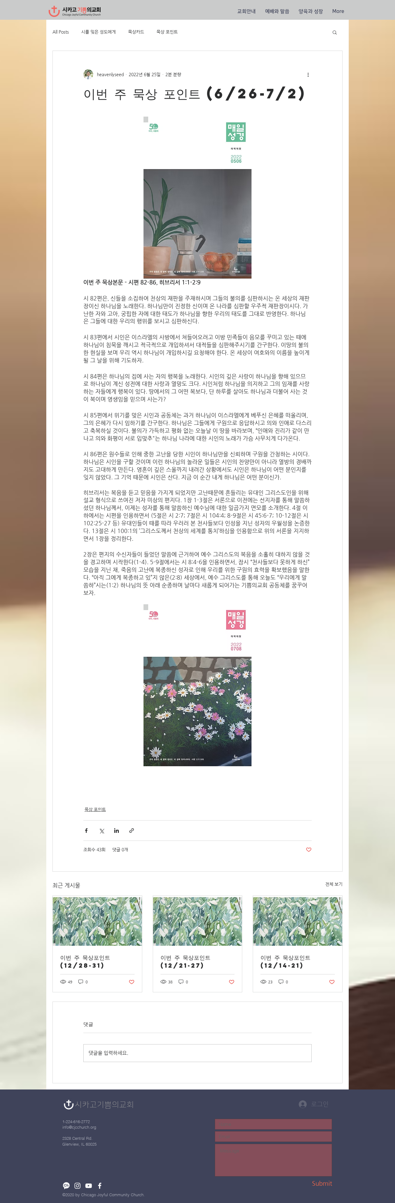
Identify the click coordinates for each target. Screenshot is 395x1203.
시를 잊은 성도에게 (98, 31)
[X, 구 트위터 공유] (101, 830)
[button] (246, 11)
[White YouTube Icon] (89, 1186)
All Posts (60, 31)
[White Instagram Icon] (77, 1186)
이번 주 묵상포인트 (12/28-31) (85, 961)
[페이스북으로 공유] (86, 830)
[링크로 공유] (132, 830)
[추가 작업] (308, 74)
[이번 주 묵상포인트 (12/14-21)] (297, 921)
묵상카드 (136, 31)
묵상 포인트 (167, 31)
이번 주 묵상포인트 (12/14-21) (285, 961)
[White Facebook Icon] (100, 1186)
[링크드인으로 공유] (116, 830)
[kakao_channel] (66, 1186)
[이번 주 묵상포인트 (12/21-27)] (197, 921)
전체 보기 (334, 884)
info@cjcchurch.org (79, 1127)
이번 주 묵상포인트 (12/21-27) (185, 961)
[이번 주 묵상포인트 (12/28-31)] (97, 921)
